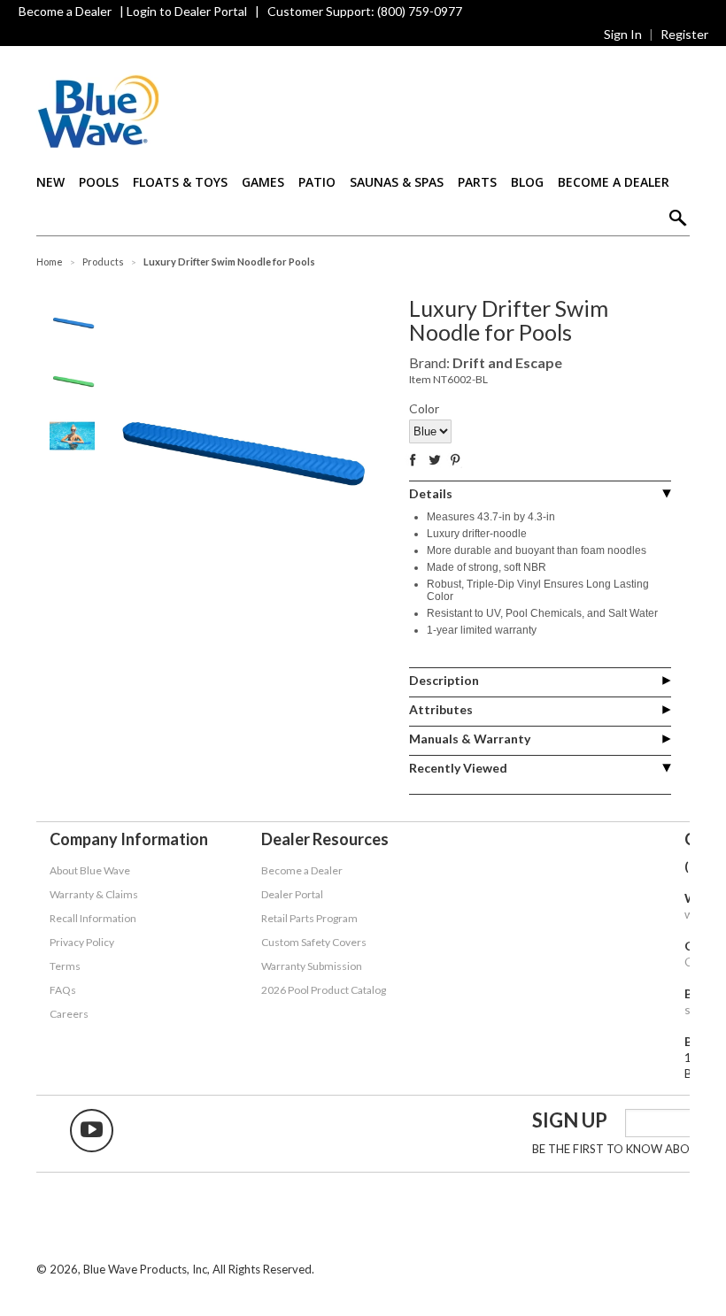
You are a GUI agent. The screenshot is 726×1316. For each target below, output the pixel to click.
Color (424, 408)
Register (684, 34)
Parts (477, 181)
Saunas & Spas (397, 181)
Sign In (623, 34)
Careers (69, 1013)
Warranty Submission (311, 966)
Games (263, 181)
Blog (527, 181)
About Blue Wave (90, 870)
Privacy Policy (82, 942)
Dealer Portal (292, 894)
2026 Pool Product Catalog (323, 990)
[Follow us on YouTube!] (91, 1130)
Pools (99, 181)
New (50, 181)
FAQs (63, 990)
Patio (317, 181)
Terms (65, 966)
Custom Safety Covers (314, 942)
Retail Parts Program (309, 918)
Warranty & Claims (94, 894)
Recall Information (93, 918)
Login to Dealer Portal (187, 11)
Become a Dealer (65, 11)
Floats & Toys (180, 181)
